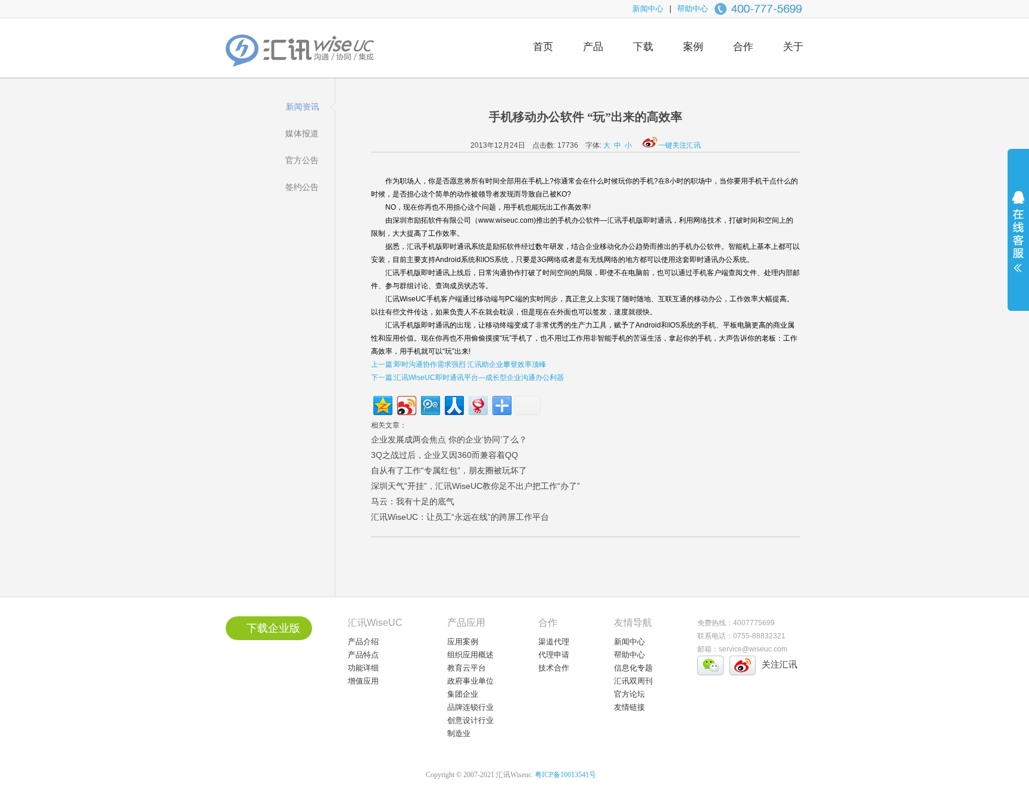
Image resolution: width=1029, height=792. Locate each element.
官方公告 (302, 160)
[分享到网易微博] (477, 404)
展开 (1018, 239)
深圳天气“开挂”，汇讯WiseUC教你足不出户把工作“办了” (475, 486)
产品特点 (363, 654)
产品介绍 (363, 641)
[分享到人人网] (453, 404)
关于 (793, 46)
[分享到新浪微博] (406, 404)
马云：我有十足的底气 (412, 501)
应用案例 (462, 641)
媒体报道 (302, 133)
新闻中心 (647, 8)
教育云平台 (466, 667)
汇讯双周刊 (633, 680)
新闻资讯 (302, 106)
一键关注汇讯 (679, 145)
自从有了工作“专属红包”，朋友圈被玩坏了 (449, 470)
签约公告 (302, 187)
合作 (743, 46)
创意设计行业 (470, 720)
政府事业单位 (470, 680)
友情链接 (629, 707)
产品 (593, 46)
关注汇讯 (779, 664)
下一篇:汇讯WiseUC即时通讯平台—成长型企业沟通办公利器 (467, 377)
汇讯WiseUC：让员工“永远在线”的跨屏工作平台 (460, 517)
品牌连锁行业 (470, 707)
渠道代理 (553, 641)
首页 (543, 46)
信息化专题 (633, 667)
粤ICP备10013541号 (565, 775)
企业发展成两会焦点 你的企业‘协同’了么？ (449, 439)
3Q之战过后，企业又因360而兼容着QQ (444, 455)
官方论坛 (629, 694)
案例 (693, 46)
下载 (643, 46)
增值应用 (363, 680)
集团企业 (462, 694)
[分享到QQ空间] (382, 404)
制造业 (458, 733)
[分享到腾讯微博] (430, 404)
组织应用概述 (470, 654)
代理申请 (553, 654)
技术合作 (553, 667)
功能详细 (363, 667)
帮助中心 (692, 8)
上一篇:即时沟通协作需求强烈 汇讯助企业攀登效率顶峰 (458, 364)
